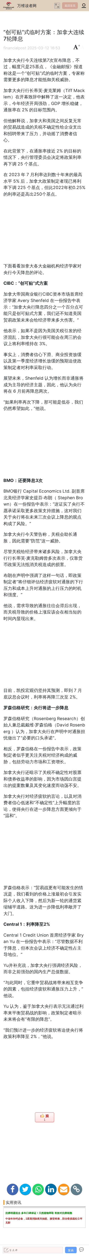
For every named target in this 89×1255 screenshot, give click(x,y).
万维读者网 (27, 5)
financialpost (14, 48)
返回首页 (70, 5)
